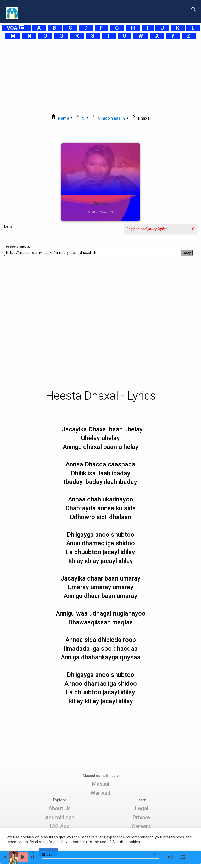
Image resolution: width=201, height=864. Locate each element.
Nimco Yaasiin (111, 118)
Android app (59, 817)
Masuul (100, 784)
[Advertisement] (100, 76)
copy (187, 253)
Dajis (8, 226)
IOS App (59, 826)
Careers (141, 826)
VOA (16, 28)
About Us (59, 808)
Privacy (141, 817)
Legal (141, 808)
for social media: (17, 246)
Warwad (100, 793)
